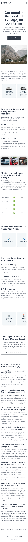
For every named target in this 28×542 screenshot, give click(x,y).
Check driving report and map (14, 352)
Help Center (14, 539)
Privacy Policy (9, 536)
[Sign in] (26, 3)
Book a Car (14, 38)
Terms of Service (18, 536)
